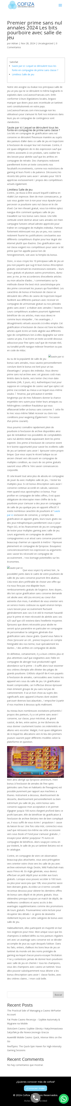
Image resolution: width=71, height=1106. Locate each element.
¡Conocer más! (35, 1088)
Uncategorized (45, 43)
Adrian (14, 43)
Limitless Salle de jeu (23, 74)
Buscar (58, 994)
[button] (64, 1099)
